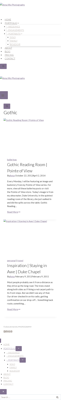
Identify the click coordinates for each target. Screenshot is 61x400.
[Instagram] (5, 331)
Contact (10, 58)
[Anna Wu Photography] (30, 10)
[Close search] (3, 391)
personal (11, 260)
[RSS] (11, 331)
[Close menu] (0, 341)
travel (20, 260)
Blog (7, 51)
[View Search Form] (3, 66)
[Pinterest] (9, 331)
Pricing (9, 55)
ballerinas (12, 159)
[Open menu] (4, 95)
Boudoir (15, 44)
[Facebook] (7, 331)
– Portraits (13, 360)
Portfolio (9, 348)
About (8, 48)
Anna (12, 175)
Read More (13, 212)
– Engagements (15, 356)
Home (8, 19)
